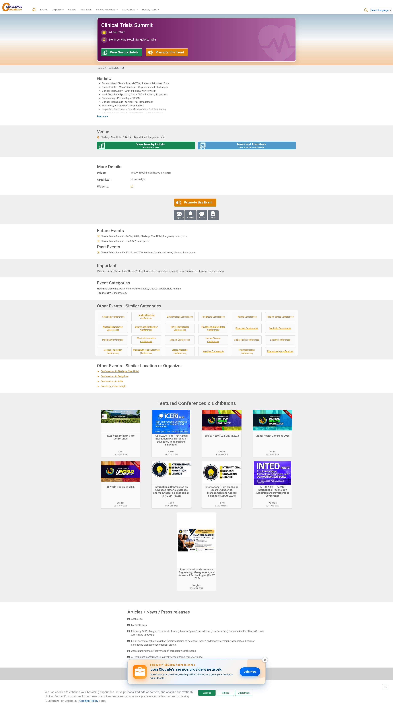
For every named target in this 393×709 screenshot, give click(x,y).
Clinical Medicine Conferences (180, 351)
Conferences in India (112, 381)
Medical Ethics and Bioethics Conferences (146, 351)
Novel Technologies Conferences (180, 328)
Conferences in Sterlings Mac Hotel (120, 371)
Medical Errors (139, 625)
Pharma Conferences (247, 317)
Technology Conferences (113, 317)
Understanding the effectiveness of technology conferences (163, 650)
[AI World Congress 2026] (120, 472)
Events (43, 9)
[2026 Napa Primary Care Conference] (120, 421)
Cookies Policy (88, 701)
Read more (102, 116)
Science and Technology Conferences (146, 328)
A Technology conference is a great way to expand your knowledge (167, 657)
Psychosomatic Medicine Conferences (213, 328)
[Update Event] (98, 236)
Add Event (86, 9)
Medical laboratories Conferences (113, 328)
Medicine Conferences (112, 340)
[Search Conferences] (366, 10)
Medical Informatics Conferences (146, 340)
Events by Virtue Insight (113, 386)
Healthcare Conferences (213, 317)
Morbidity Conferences (280, 328)
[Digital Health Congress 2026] (272, 421)
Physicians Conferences (246, 328)
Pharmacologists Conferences (247, 351)
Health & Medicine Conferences (146, 317)
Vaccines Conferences (213, 351)
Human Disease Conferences (213, 340)
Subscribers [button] (129, 9)
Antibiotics (137, 618)
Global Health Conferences (246, 340)
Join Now (250, 671)
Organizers (58, 9)
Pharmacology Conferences (280, 351)
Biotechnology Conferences (180, 317)
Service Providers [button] (106, 9)
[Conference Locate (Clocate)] (14, 7)
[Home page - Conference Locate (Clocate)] (34, 9)
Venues (72, 9)
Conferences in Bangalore (114, 376)
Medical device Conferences (280, 317)
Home (99, 68)
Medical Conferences (180, 340)
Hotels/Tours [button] (149, 9)
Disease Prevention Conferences (113, 351)
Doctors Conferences (280, 340)
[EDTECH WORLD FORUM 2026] (221, 421)
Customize (244, 692)
